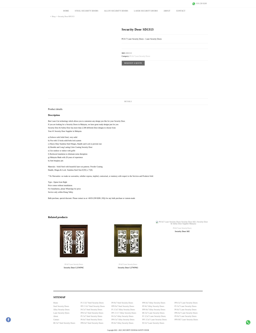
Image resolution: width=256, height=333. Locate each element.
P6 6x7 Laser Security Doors (140, 56)
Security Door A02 (182, 231)
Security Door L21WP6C (74, 268)
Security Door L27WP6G (128, 268)
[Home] (48, 16)
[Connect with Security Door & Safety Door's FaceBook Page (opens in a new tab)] (8, 319)
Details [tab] (128, 101)
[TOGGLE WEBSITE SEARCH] (192, 11)
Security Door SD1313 (66, 16)
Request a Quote (133, 63)
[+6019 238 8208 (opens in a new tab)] (248, 322)
